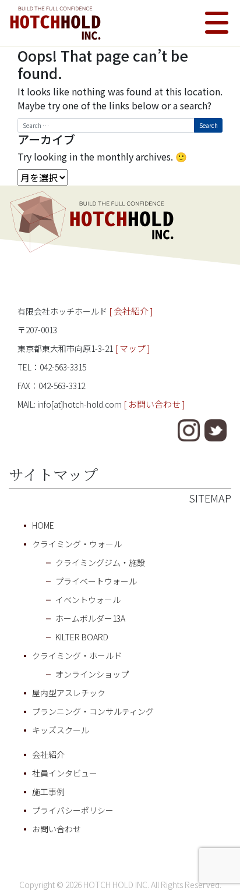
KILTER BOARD (81, 637)
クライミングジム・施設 (100, 562)
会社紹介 (48, 754)
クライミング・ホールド (77, 655)
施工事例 (48, 791)
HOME (43, 525)
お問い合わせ (56, 829)
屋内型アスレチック (68, 692)
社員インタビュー (64, 773)
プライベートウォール (96, 581)
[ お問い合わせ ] (154, 404)
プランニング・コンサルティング (93, 711)
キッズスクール (60, 730)
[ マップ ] (132, 348)
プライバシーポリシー (73, 810)
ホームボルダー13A (90, 618)
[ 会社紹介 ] (131, 311)
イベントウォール (88, 599)
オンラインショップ (92, 674)
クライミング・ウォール (77, 544)
